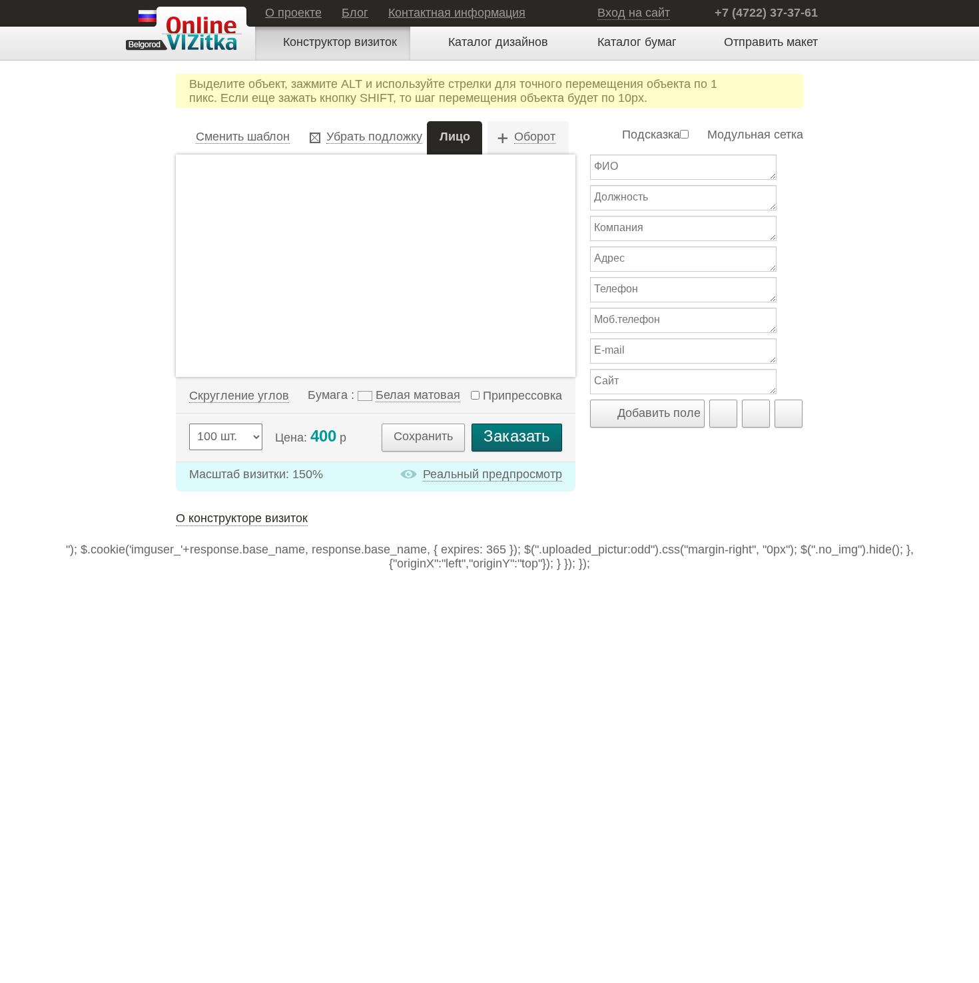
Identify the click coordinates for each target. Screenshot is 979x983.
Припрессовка (521, 395)
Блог (355, 12)
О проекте (293, 12)
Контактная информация (456, 12)
